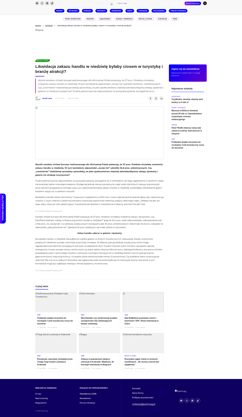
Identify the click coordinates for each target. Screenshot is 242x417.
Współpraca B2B (88, 394)
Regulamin (41, 403)
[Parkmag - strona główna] (187, 391)
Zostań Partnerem (193, 3)
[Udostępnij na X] (156, 98)
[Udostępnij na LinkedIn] (161, 98)
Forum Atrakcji (87, 403)
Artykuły (49, 25)
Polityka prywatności (142, 397)
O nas (38, 394)
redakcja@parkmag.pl (143, 404)
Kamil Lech (47, 98)
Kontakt (136, 388)
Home (38, 25)
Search (205, 3)
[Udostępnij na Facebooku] (150, 98)
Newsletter (85, 398)
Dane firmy (138, 393)
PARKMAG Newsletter (3, 207)
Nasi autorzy (41, 398)
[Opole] (121, 42)
